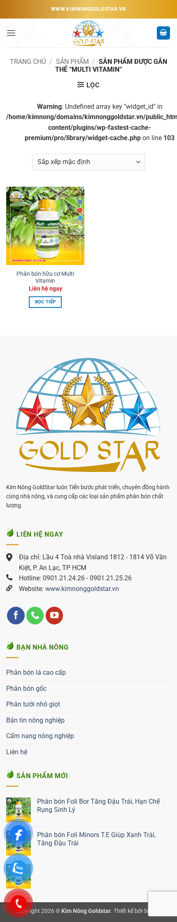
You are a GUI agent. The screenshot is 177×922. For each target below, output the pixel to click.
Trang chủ (28, 62)
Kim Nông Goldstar (86, 911)
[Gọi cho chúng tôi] (35, 615)
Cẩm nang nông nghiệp (40, 736)
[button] (11, 33)
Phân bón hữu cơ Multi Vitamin (45, 277)
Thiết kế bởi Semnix (138, 911)
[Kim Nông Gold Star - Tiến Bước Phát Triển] (88, 33)
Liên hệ (16, 752)
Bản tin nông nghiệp (35, 720)
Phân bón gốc (26, 688)
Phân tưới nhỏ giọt (33, 704)
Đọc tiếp (45, 302)
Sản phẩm (72, 62)
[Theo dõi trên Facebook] (16, 615)
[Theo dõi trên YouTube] (54, 615)
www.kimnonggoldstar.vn (82, 589)
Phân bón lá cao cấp (36, 672)
